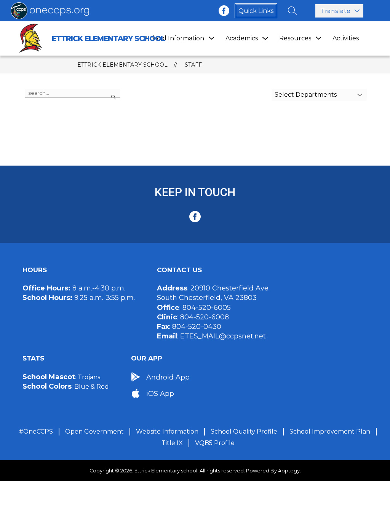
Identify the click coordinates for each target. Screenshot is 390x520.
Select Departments (306, 94)
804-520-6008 (204, 317)
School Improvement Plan (329, 431)
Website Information (167, 431)
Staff (193, 64)
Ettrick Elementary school (122, 64)
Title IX (172, 443)
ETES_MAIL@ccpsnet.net (223, 336)
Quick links (255, 10)
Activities (345, 38)
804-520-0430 (196, 326)
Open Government (94, 431)
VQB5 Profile (215, 443)
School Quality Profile (244, 431)
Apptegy (289, 471)
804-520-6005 (206, 307)
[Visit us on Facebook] (224, 10)
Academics (241, 38)
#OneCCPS (36, 431)
